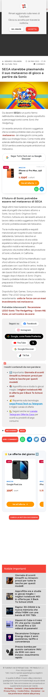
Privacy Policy (10, 691)
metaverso (9, 135)
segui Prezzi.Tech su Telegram (26, 403)
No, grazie (16, 29)
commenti (40, 64)
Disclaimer (36, 691)
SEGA (22, 431)
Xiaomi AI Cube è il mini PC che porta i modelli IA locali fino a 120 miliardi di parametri (28, 624)
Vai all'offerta (27, 183)
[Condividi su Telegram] (41, 189)
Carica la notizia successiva (24, 517)
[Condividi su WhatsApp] (36, 189)
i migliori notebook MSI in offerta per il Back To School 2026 (26, 392)
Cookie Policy (23, 691)
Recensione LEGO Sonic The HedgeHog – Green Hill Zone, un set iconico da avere (24, 310)
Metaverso (11, 431)
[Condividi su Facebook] (43, 439)
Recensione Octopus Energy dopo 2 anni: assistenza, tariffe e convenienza (27, 637)
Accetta (32, 29)
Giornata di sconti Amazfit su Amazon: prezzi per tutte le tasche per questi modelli (26, 580)
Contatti (18, 688)
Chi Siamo (8, 688)
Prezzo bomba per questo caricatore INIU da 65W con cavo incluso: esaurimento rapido (28, 652)
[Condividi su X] (36, 439)
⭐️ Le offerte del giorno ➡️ (22, 454)
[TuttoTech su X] (33, 343)
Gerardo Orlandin (13, 61)
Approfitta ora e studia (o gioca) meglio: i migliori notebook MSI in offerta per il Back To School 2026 (28, 596)
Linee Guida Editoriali (33, 688)
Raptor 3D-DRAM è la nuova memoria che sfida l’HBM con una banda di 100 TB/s (27, 611)
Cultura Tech (11, 64)
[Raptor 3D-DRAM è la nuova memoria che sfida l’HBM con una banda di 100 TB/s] (9, 611)
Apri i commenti (10, 439)
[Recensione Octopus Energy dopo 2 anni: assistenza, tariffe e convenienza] (9, 637)
